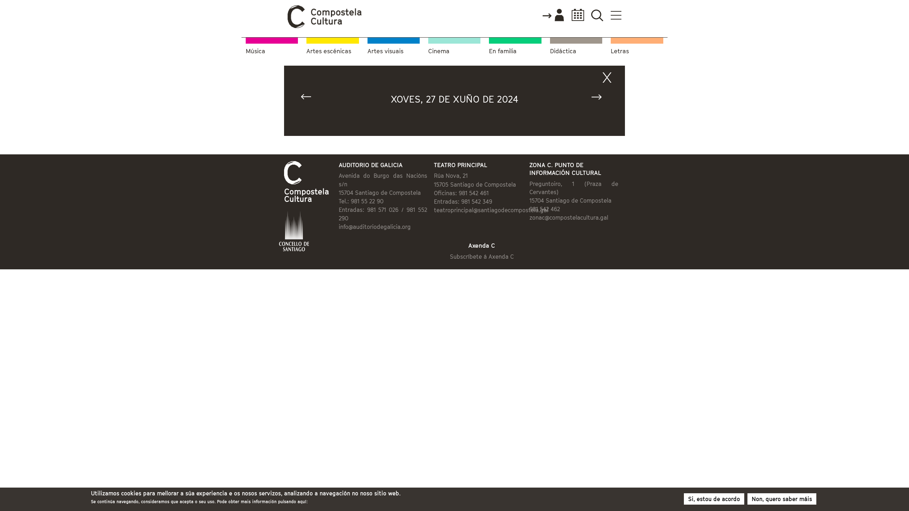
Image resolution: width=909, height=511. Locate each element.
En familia (503, 51)
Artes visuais (385, 51)
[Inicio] (325, 26)
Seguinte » (600, 98)
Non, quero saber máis (782, 498)
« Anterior (309, 98)
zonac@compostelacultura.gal (568, 217)
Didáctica (563, 51)
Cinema (439, 51)
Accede (553, 15)
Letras (620, 51)
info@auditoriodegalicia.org (375, 226)
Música (255, 51)
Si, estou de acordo (714, 498)
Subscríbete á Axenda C (482, 256)
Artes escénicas (328, 51)
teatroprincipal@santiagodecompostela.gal (491, 210)
